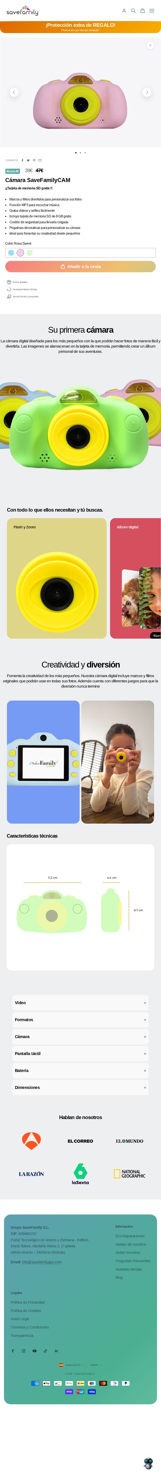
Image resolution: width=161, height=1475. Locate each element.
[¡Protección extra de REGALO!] (80, 27)
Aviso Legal (20, 1319)
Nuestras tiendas (129, 1269)
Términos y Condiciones (30, 1327)
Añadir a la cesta (84, 266)
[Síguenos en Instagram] (24, 1351)
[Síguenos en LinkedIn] (56, 1351)
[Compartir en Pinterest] (34, 160)
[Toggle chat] (148, 1462)
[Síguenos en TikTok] (45, 1351)
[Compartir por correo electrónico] (40, 160)
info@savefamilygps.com (41, 1262)
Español (94, 1365)
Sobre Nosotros (128, 1252)
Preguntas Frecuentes (133, 1261)
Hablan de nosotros (131, 1244)
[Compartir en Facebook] (22, 160)
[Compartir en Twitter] (28, 160)
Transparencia (22, 1336)
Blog (119, 1277)
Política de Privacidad (27, 1302)
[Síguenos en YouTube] (34, 1351)
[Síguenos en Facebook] (13, 1351)
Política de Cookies (26, 1311)
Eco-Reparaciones (130, 1236)
